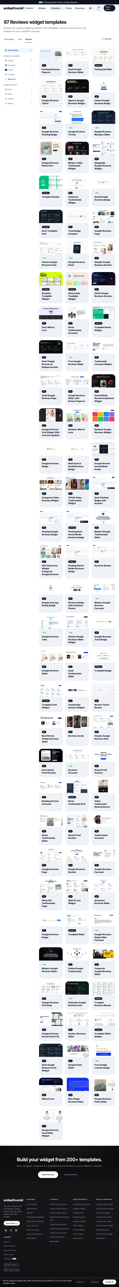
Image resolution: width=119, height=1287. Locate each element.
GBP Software (32, 1209)
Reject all (80, 1282)
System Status (9, 1254)
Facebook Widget (79, 1221)
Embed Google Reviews (58, 1204)
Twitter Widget (78, 1234)
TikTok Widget (78, 1225)
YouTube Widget (79, 1230)
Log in (99, 8)
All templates (9, 39)
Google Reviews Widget (81, 1204)
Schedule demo (70, 1174)
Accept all (109, 1282)
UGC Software (32, 1204)
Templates (55, 8)
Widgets (42, 8)
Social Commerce (33, 1230)
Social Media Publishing (35, 1221)
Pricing (68, 8)
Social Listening (32, 1225)
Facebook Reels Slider (104, 1217)
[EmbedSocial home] (13, 8)
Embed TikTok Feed (57, 1237)
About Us (7, 1242)
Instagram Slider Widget (104, 1204)
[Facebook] (6, 1230)
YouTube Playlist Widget (104, 1225)
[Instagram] (11, 1230)
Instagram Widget (79, 1209)
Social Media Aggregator (35, 1217)
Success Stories (9, 1246)
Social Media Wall (102, 1230)
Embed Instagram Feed (58, 1224)
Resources (79, 8)
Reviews (28, 39)
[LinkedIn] (16, 1230)
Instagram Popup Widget (105, 1209)
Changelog (10, 1259)
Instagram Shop (78, 1213)
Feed (20, 39)
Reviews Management (35, 1234)
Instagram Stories (79, 1217)
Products (29, 8)
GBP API (30, 1213)
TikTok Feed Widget (103, 1213)
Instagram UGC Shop (103, 1221)
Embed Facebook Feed (58, 1233)
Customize (95, 1282)
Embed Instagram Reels (58, 1213)
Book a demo (108, 8)
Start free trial (48, 1174)
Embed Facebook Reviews (59, 1229)
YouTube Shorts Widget (104, 1234)
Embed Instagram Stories (59, 1209)
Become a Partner (10, 1250)
